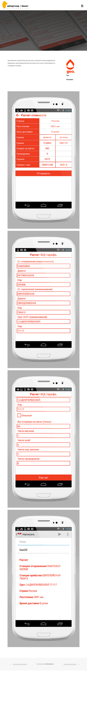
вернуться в (45, 664)
